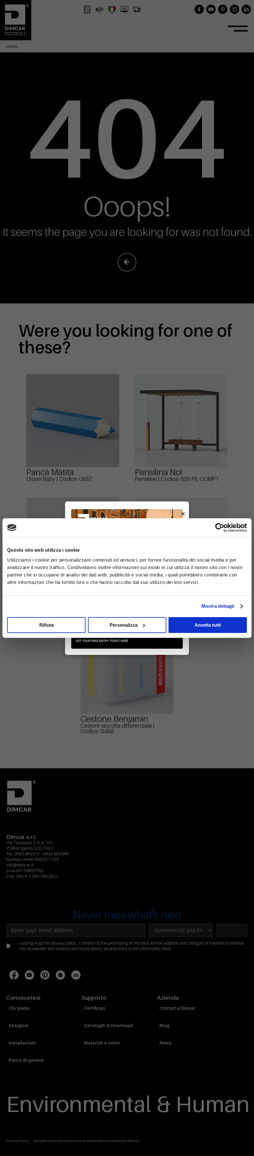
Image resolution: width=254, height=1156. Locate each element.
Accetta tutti (208, 625)
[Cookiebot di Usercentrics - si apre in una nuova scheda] (220, 527)
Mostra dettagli (217, 606)
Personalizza (124, 625)
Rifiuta (46, 625)
